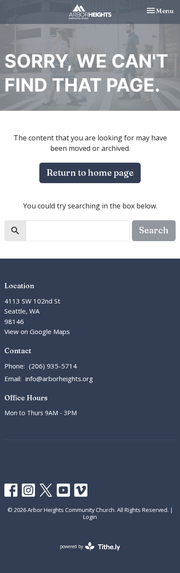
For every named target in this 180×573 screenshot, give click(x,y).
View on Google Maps (37, 331)
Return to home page (90, 172)
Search (154, 230)
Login (90, 517)
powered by (85, 553)
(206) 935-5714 (53, 366)
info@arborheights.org (59, 378)
